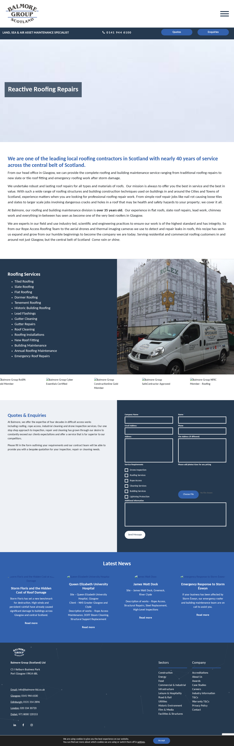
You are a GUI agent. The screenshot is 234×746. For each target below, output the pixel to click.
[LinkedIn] (14, 725)
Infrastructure (166, 689)
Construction (165, 673)
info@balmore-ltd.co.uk (31, 689)
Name (181, 415)
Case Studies (199, 685)
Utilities (162, 701)
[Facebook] (23, 725)
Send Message (135, 534)
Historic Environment (170, 705)
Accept (161, 740)
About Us (197, 677)
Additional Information (134, 501)
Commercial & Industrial (172, 685)
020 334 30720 (28, 708)
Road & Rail (165, 697)
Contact (196, 710)
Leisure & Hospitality (170, 693)
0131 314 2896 (31, 702)
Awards (196, 681)
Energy (162, 677)
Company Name (132, 415)
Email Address (131, 426)
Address (129, 437)
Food (161, 681)
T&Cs (195, 697)
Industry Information (203, 693)
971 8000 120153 (28, 714)
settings (141, 742)
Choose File (188, 494)
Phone (180, 426)
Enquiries (213, 32)
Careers (196, 689)
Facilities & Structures (170, 714)
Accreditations (200, 673)
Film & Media (166, 710)
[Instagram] (31, 725)
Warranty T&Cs (200, 701)
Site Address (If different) (189, 437)
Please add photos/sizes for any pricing (194, 465)
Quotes (177, 32)
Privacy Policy (199, 705)
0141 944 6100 (118, 32)
